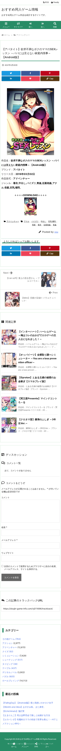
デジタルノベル (9, 672)
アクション (7, 643)
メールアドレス (9, 540)
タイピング (9, 664)
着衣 (39, 225)
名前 (4, 527)
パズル (8, 676)
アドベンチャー (23, 35)
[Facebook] (30, 73)
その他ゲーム (11, 639)
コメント (5, 497)
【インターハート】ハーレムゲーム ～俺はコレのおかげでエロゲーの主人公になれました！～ (37, 335)
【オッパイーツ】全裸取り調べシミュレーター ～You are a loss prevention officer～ (37, 358)
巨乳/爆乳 (52, 221)
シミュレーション (10, 655)
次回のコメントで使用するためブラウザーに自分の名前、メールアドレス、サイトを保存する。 (31, 567)
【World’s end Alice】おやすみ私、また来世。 (24, 707)
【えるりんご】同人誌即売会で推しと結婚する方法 (26, 715)
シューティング (12, 660)
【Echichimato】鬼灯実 (13, 711)
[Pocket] (30, 78)
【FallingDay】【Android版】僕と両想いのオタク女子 (27, 702)
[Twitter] (11, 73)
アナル (26, 221)
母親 (34, 225)
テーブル (9, 668)
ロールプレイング (10, 680)
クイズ (7, 651)
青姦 (54, 225)
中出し (43, 221)
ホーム (7, 35)
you (56, 232)
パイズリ (34, 221)
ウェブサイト (7, 553)
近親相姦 (47, 225)
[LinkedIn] (11, 78)
